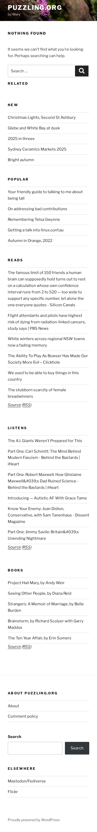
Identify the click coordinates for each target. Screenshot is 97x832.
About (13, 706)
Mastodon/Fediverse (27, 781)
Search (14, 736)
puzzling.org (35, 7)
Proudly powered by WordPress (34, 820)
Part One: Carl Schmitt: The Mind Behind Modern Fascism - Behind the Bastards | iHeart (44, 458)
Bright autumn (21, 160)
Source (14, 405)
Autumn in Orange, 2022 (30, 240)
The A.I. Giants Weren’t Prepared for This (45, 440)
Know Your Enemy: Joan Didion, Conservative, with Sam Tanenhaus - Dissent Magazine (48, 515)
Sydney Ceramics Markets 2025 (37, 149)
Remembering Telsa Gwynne (34, 219)
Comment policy (23, 716)
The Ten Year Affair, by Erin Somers (39, 638)
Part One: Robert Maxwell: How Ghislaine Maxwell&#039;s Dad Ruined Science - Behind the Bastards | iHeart (44, 481)
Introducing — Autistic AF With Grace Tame (47, 498)
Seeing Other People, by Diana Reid (39, 593)
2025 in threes (21, 138)
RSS (27, 405)
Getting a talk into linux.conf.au (36, 230)
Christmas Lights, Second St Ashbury (42, 117)
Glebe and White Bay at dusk (34, 128)
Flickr (13, 791)
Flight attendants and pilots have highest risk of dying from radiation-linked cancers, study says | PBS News (47, 322)
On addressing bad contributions (37, 209)
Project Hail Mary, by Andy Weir (36, 582)
